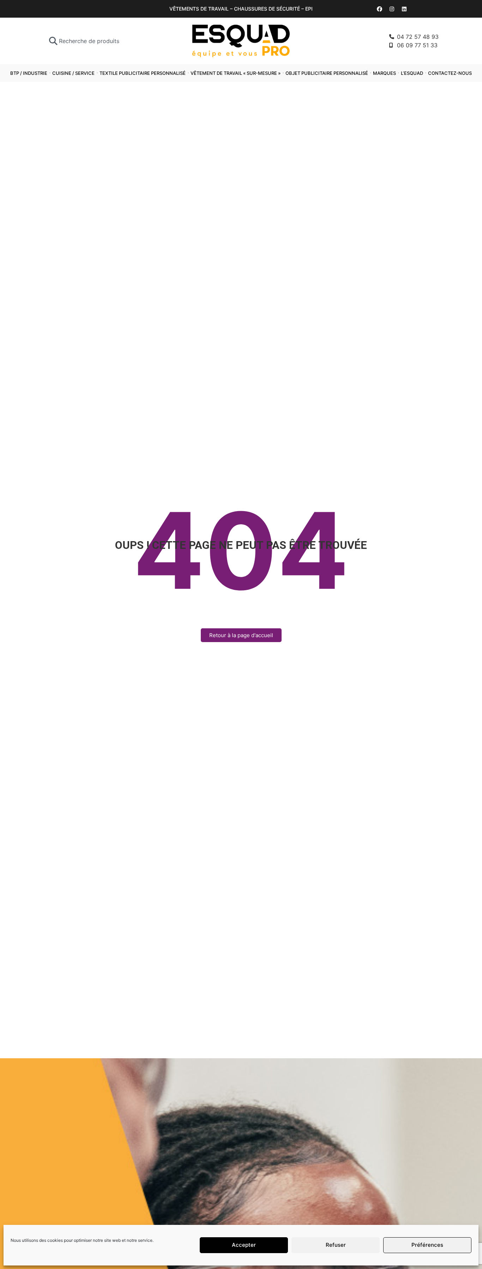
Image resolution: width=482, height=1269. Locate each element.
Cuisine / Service (73, 73)
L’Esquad (412, 73)
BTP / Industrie (28, 73)
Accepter (244, 1245)
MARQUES (384, 73)
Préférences (427, 1245)
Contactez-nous (450, 73)
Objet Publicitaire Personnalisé (326, 73)
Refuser (336, 1245)
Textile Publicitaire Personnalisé (143, 73)
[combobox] (100, 41)
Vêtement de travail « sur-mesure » (236, 73)
